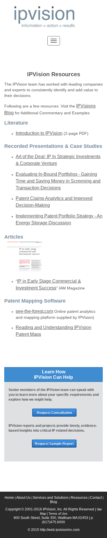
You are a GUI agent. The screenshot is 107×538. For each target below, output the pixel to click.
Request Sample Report (54, 444)
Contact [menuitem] (96, 497)
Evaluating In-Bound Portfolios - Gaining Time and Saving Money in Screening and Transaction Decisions (58, 180)
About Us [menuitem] (23, 497)
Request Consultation (54, 413)
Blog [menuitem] (53, 502)
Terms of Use (58, 513)
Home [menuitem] (9, 497)
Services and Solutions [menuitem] (50, 497)
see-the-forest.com (34, 311)
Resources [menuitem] (79, 497)
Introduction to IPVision (39, 133)
